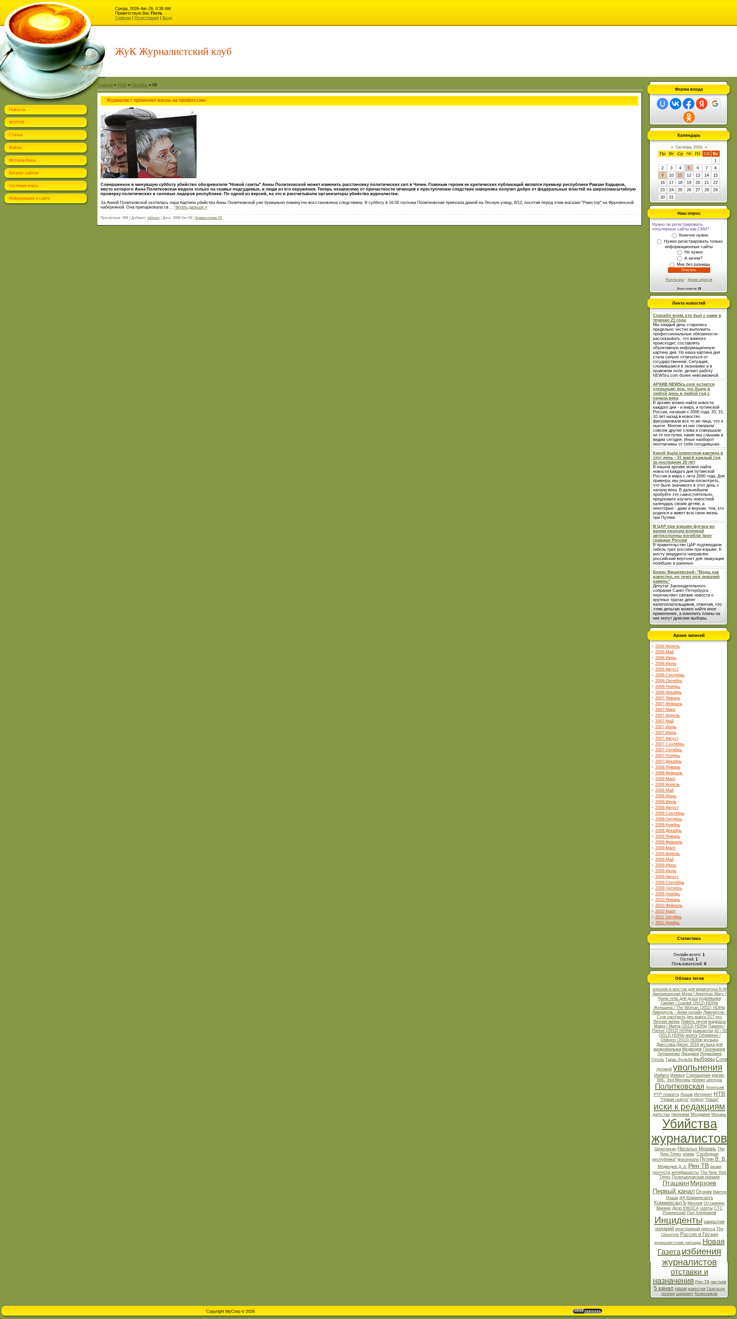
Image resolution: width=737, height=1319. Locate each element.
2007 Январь (667, 698)
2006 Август (667, 669)
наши (681, 1288)
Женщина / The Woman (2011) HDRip (689, 1007)
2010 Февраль (668, 905)
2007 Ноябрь (667, 755)
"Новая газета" (674, 1099)
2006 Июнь (665, 657)
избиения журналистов (692, 1256)
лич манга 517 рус (704, 1016)
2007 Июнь (665, 726)
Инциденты (678, 1220)
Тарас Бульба (678, 1059)
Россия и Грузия (699, 1234)
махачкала (688, 1159)
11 (680, 175)
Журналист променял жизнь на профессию (156, 100)
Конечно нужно (693, 235)
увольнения (697, 1067)
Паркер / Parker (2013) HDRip (688, 1028)
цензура (714, 1079)
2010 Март (665, 911)
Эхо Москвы (678, 1079)
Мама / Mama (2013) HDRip (680, 1026)
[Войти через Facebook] (688, 103)
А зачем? (693, 258)
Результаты (675, 280)
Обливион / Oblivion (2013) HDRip (690, 1037)
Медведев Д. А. (672, 1166)
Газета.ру (716, 1288)
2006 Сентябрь (669, 675)
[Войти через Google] (715, 104)
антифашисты (685, 1172)
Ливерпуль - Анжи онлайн (677, 1012)
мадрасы (717, 1021)
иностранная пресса (695, 1228)
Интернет (703, 1094)
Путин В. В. (713, 1159)
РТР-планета (666, 1094)
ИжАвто (661, 1075)
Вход (167, 17)
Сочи (721, 1059)
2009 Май (664, 859)
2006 (122, 85)
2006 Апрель (667, 646)
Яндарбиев (711, 1053)
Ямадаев (690, 1053)
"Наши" (712, 1099)
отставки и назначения (681, 1276)
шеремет (685, 1293)
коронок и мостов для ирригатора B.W (690, 989)
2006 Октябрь (668, 680)
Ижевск (677, 1075)
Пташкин (676, 1183)
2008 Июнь (665, 796)
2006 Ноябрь (667, 686)
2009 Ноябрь (667, 893)
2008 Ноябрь (667, 824)
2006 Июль (665, 663)
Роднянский (674, 1212)
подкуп (697, 1099)
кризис (718, 1075)
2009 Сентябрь (669, 882)
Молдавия (700, 1114)
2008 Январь (667, 767)
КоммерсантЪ (670, 1203)
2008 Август (667, 807)
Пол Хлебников (701, 1212)
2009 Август (667, 876)
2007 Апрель (667, 715)
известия (697, 1288)
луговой (664, 1069)
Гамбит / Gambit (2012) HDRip (689, 1003)
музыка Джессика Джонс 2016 (687, 1042)
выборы (704, 1059)
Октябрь (139, 85)
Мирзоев (703, 1183)
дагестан (661, 1114)
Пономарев (714, 1049)
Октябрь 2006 (689, 147)
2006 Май (664, 652)
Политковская (679, 1086)
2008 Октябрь (668, 819)
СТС (718, 1208)
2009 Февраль (668, 842)
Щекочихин (665, 1149)
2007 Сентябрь (669, 744)
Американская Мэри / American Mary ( (690, 993)
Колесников (706, 1293)
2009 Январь (667, 836)
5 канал (664, 1288)
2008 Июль (665, 801)
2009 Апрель (667, 853)
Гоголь (657, 1059)
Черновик (680, 1114)
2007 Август (667, 738)
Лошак (686, 1094)
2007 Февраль (668, 703)
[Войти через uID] (662, 103)
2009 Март (665, 847)
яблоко (698, 1079)
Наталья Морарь (697, 1149)
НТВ (719, 1094)
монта (691, 1035)
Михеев (694, 1203)
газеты (706, 1208)
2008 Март (665, 778)
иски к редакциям (689, 1107)
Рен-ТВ (702, 1281)
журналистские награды (677, 1242)
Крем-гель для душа (678, 998)
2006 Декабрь (668, 692)
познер (668, 1293)
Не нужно (693, 252)
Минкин (663, 1208)
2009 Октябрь (668, 888)
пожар (688, 1154)
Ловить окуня (694, 1021)
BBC (661, 1079)
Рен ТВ (698, 1166)
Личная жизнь (666, 1021)
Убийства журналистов (689, 1131)
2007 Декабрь (668, 761)
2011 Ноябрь (667, 922)
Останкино (714, 1203)
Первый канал (674, 1191)
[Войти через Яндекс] (701, 103)
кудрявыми (710, 998)
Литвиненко (669, 1053)
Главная (123, 17)
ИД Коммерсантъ (696, 1197)
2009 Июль (665, 870)
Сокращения (698, 1075)
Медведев (692, 1049)
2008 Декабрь (668, 830)
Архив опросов (700, 280)
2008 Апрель (667, 784)
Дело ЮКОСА (685, 1208)
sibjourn (153, 218)
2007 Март (665, 709)
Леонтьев (715, 1087)
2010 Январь (667, 899)
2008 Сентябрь (669, 813)
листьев (718, 1281)
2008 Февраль (668, 773)
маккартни (703, 1030)
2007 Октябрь (668, 749)
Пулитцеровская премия (696, 1177)
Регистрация (146, 17)
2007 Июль (665, 732)
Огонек (704, 1192)
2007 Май (664, 721)
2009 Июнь (665, 865)
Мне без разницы (693, 264)
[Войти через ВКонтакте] (675, 103)
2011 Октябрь (668, 917)
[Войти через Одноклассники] (689, 117)
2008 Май (664, 790)
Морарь (718, 1114)
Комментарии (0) (208, 218)
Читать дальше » (190, 207)
